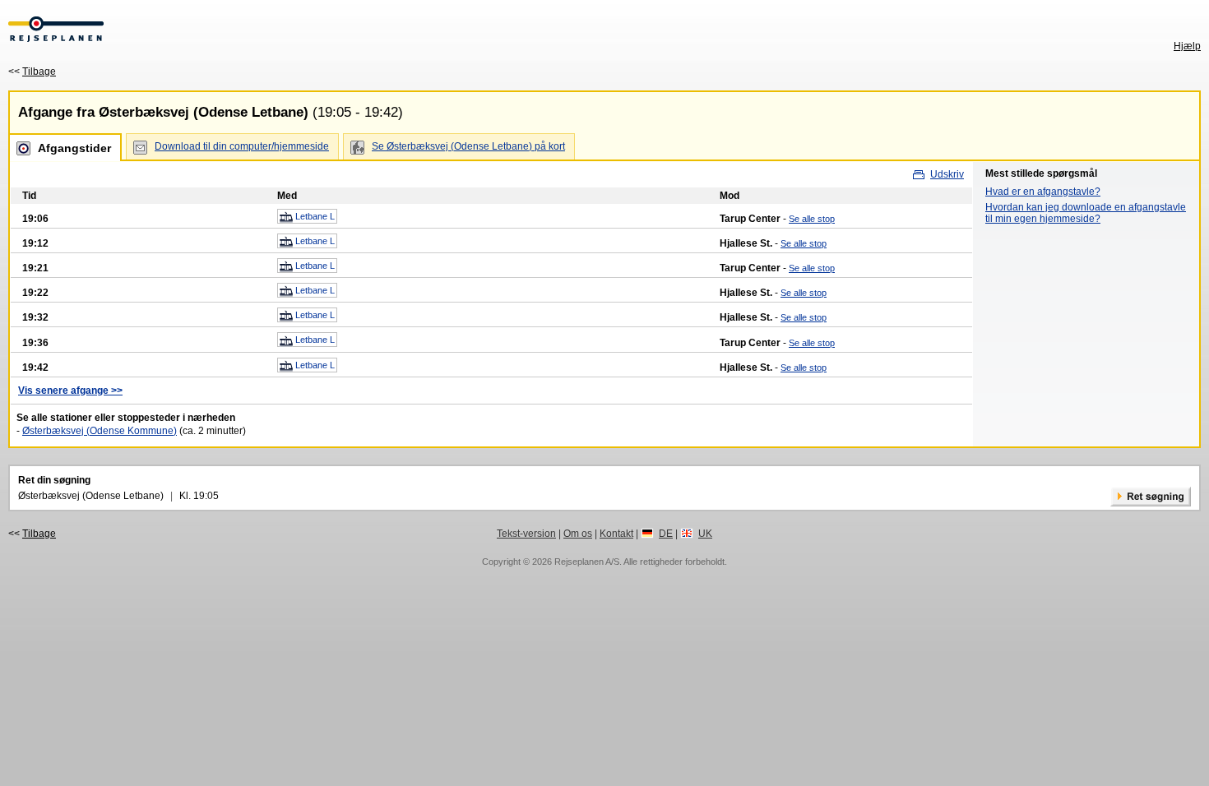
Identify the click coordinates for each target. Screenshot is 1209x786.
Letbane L (314, 216)
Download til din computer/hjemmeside (242, 146)
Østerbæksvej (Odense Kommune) (99, 431)
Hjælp (1187, 46)
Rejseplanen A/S (586, 561)
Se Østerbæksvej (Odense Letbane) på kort (468, 146)
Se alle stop (812, 219)
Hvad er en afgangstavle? (1042, 191)
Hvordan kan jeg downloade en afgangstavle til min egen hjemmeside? (1085, 212)
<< (32, 71)
